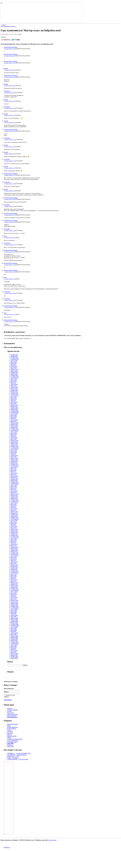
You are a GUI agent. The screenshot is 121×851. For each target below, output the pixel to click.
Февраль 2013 (14, 547)
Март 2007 (13, 652)
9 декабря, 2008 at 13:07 (9, 244)
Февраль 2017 (14, 476)
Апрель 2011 (14, 579)
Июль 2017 (14, 468)
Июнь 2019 (14, 434)
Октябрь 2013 (14, 535)
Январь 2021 (14, 406)
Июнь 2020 (14, 417)
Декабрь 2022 (14, 372)
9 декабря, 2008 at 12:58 (9, 183)
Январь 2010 (14, 602)
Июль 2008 (14, 628)
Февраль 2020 (14, 422)
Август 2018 (14, 449)
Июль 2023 (14, 362)
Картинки (10, 733)
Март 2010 (13, 599)
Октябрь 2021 (14, 393)
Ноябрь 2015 (14, 498)
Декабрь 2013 (14, 532)
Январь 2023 (14, 371)
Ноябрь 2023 (14, 356)
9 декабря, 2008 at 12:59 (9, 190)
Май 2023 (13, 365)
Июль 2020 (14, 415)
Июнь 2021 (14, 399)
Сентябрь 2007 (15, 643)
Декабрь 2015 (14, 496)
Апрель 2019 (14, 437)
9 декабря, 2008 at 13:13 (9, 321)
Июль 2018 (14, 451)
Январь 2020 (14, 424)
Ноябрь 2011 (14, 569)
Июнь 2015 (14, 505)
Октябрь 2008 (14, 624)
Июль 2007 (14, 646)
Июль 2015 (14, 504)
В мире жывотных (12, 727)
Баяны (9, 725)
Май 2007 (13, 649)
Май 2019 (13, 436)
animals (6, 68)
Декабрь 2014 (14, 514)
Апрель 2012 (14, 562)
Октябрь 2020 (14, 411)
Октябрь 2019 (14, 428)
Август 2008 (14, 627)
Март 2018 (13, 456)
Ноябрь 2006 (14, 658)
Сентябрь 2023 (15, 359)
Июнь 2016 (14, 488)
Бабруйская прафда (12, 724)
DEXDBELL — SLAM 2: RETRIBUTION (19, 753)
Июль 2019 (14, 433)
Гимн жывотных (12, 715)
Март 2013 (13, 545)
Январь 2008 (14, 637)
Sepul (20, 34)
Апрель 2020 (14, 419)
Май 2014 (13, 525)
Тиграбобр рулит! (12, 742)
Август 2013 (14, 538)
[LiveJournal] (16, 40)
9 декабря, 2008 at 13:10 (9, 300)
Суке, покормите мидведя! (8, 26)
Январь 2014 (14, 531)
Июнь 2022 (14, 381)
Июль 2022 (14, 380)
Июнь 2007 (14, 647)
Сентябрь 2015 (15, 501)
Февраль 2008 (14, 636)
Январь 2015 (14, 513)
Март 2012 (13, 563)
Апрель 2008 (14, 633)
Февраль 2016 (14, 493)
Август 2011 (14, 573)
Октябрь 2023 (14, 357)
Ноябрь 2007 (14, 640)
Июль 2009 (14, 610)
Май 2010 (13, 596)
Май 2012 (13, 560)
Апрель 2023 (14, 366)
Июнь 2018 (14, 452)
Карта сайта (10, 712)
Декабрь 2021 (14, 390)
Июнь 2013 (14, 541)
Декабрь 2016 (14, 479)
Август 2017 (14, 467)
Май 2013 (13, 542)
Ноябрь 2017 (14, 462)
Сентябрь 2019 (15, 430)
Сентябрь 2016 (15, 483)
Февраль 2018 (14, 458)
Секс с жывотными (12, 740)
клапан (4, 25)
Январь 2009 (14, 619)
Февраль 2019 (14, 440)
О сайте (9, 711)
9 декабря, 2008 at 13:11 (9, 307)
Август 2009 (14, 609)
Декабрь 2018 (14, 443)
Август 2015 (14, 502)
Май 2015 (13, 507)
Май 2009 (13, 613)
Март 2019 (13, 439)
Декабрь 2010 (14, 585)
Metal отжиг (10, 746)
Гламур (9, 730)
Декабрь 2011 (14, 568)
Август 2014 (14, 520)
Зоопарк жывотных (12, 714)
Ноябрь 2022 (14, 374)
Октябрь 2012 (14, 553)
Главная (9, 708)
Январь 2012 (14, 566)
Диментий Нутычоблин (10, 47)
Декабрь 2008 (14, 621)
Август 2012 (14, 556)
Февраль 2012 (14, 565)
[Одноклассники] (20, 40)
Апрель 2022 (14, 384)
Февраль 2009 (14, 618)
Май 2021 (13, 400)
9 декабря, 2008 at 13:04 (9, 222)
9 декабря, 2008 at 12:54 (9, 146)
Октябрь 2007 (14, 642)
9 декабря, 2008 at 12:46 (9, 48)
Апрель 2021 (14, 402)
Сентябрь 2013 (15, 536)
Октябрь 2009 (14, 606)
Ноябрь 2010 (14, 587)
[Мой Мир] (18, 40)
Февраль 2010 (14, 600)
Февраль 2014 (14, 529)
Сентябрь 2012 (15, 554)
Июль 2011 (14, 575)
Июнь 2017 (14, 470)
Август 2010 (14, 591)
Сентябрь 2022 (15, 377)
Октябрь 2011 (14, 570)
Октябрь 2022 (14, 375)
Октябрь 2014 (14, 517)
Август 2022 (14, 378)
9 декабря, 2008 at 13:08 (9, 251)
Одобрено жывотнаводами (14, 739)
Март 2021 (13, 403)
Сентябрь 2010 (15, 590)
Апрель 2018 (14, 455)
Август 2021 (14, 396)
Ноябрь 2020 (14, 409)
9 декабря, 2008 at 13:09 (9, 264)
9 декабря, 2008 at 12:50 (9, 101)
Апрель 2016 (14, 491)
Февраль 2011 (14, 582)
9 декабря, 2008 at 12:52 (9, 122)
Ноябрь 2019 (14, 427)
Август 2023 (14, 360)
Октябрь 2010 (14, 588)
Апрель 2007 (14, 650)
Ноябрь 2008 (14, 622)
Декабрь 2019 (14, 425)
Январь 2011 (14, 584)
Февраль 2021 (14, 405)
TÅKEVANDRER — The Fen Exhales (17, 759)
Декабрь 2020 (14, 408)
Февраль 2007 (14, 653)
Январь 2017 (14, 477)
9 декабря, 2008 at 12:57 (9, 168)
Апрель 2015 (14, 508)
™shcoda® (7, 91)
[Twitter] (14, 40)
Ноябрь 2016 (14, 480)
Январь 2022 (14, 388)
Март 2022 (13, 385)
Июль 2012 (14, 557)
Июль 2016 (14, 486)
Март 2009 (13, 616)
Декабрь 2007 (14, 639)
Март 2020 (13, 421)
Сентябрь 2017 (15, 465)
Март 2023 (13, 368)
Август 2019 (14, 431)
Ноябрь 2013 (14, 533)
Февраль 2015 (14, 511)
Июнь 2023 (14, 363)
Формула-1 (10, 745)
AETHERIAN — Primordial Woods (16, 755)
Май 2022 (13, 382)
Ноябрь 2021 (14, 391)
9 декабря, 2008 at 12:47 (9, 62)
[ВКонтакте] (13, 40)
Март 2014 (13, 528)
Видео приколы (11, 728)
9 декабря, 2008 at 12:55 (9, 161)
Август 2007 (14, 644)
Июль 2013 (14, 539)
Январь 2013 (14, 548)
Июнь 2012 (14, 559)
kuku (5, 236)
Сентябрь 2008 (15, 625)
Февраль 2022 (14, 387)
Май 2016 (13, 489)
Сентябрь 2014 (15, 519)
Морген (9, 734)
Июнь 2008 (14, 630)
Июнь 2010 (14, 594)
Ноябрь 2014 (14, 516)
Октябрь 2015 (14, 499)
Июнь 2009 (14, 612)
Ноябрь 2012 (14, 551)
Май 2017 (13, 471)
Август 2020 (14, 414)
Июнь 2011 (14, 576)
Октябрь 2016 (14, 482)
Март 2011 (13, 581)
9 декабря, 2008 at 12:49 (9, 85)
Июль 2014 (14, 522)
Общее (9, 737)
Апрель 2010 (14, 597)
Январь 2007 (14, 655)
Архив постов (52, 840)
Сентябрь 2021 (15, 394)
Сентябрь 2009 (15, 607)
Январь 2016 (14, 495)
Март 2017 (13, 474)
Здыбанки (10, 731)
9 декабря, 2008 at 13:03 (9, 215)
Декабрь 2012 (14, 550)
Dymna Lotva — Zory (13, 756)
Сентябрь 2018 (15, 448)
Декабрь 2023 (14, 354)
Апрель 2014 (14, 526)
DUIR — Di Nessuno (13, 757)
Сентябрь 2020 (15, 412)
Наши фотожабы (12, 736)
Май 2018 (13, 454)
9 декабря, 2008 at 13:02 (9, 206)
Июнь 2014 (14, 523)
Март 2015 (13, 510)
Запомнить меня (10, 695)
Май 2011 (13, 578)
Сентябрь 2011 (15, 572)
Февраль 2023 (14, 369)
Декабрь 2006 (14, 656)
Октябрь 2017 (14, 464)
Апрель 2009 (14, 615)
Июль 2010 (14, 593)
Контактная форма (12, 709)
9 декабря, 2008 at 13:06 (9, 237)
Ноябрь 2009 (14, 605)
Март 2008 (13, 634)
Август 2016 (14, 485)
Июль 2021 (14, 397)
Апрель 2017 (14, 473)
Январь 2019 (14, 442)
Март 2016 (13, 492)
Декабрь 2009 (14, 603)
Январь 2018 (14, 459)
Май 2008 (13, 631)
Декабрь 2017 (14, 461)
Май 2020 (13, 418)
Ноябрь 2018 (14, 445)
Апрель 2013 (14, 544)
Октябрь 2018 (14, 446)
